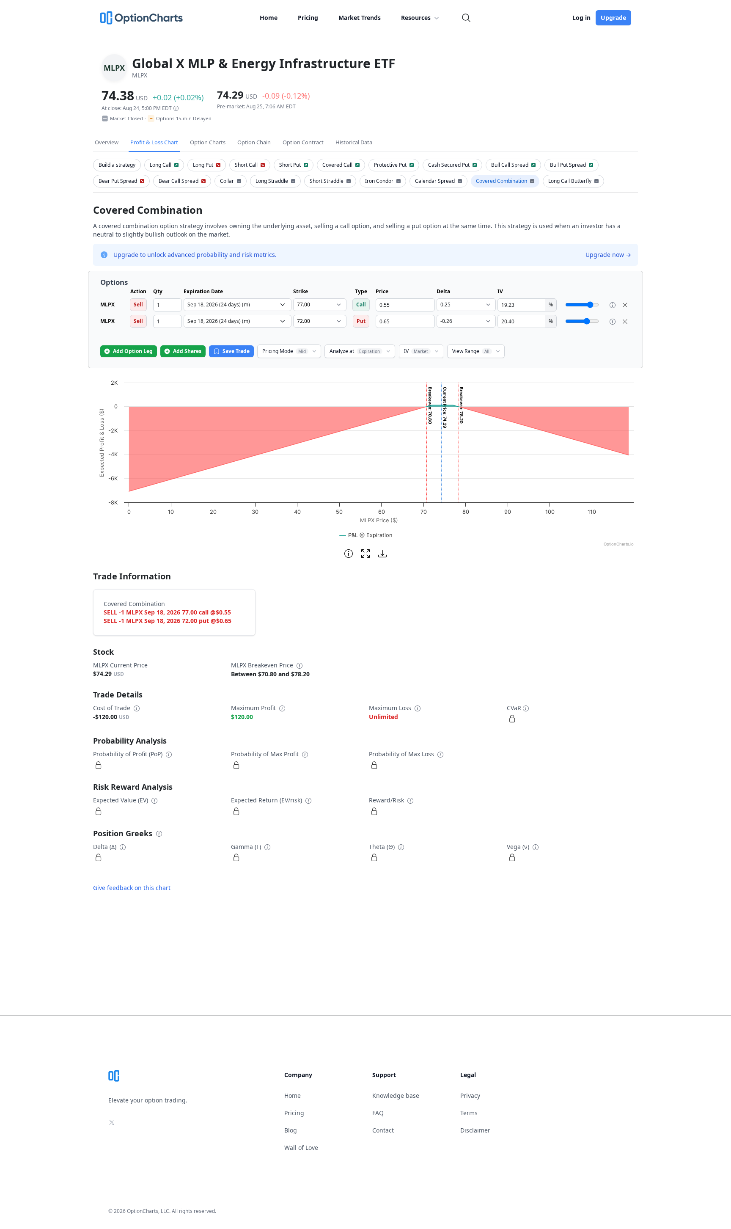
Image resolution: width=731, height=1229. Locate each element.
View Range (470, 351)
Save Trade (236, 351)
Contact (383, 1130)
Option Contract (303, 142)
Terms (469, 1113)
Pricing (308, 18)
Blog (290, 1130)
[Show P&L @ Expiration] (366, 535)
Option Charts (207, 142)
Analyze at (355, 351)
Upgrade (613, 18)
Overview (106, 142)
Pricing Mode (284, 351)
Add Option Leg (133, 351)
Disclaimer (475, 1130)
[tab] (117, 165)
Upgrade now (608, 255)
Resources (416, 18)
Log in (581, 18)
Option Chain (254, 142)
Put (361, 321)
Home (269, 18)
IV (416, 351)
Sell (138, 304)
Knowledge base (395, 1095)
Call (361, 304)
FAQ (378, 1113)
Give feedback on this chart (131, 888)
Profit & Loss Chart (154, 142)
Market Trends (359, 18)
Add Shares (187, 351)
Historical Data (353, 142)
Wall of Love (301, 1148)
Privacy (470, 1095)
